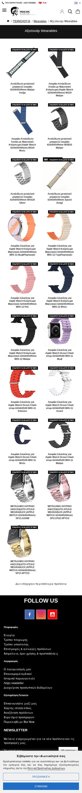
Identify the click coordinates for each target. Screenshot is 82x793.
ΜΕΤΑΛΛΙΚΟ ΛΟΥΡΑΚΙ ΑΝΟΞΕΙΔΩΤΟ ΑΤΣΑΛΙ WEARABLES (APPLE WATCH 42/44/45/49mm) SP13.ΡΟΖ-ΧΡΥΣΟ (60, 512)
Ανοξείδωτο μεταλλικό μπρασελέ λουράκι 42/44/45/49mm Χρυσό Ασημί (59, 198)
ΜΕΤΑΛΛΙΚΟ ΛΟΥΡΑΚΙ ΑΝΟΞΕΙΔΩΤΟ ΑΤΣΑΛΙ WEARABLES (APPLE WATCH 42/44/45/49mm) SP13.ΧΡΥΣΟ (22, 567)
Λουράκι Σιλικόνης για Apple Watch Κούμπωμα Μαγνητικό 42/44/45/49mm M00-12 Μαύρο (22, 354)
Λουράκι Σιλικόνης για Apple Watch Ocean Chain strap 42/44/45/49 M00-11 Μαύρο (59, 459)
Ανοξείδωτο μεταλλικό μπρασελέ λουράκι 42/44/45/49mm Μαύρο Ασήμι (22, 88)
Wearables (40, 21)
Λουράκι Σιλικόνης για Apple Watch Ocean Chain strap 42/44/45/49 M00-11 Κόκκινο (22, 406)
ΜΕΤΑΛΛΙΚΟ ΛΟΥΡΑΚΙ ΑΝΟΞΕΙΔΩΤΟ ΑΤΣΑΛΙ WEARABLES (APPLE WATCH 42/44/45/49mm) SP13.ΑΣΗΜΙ (22, 512)
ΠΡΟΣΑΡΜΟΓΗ (41, 776)
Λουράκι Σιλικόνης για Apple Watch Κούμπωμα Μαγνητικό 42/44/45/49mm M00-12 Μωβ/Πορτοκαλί (22, 250)
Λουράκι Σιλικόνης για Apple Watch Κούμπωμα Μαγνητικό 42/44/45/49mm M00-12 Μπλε (59, 302)
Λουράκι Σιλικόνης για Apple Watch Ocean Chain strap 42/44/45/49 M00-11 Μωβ (59, 354)
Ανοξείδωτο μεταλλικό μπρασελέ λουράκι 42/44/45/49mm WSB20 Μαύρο (59, 143)
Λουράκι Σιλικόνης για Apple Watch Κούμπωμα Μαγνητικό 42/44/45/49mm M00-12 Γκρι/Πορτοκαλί (59, 250)
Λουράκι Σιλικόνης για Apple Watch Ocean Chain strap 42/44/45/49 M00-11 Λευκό (59, 406)
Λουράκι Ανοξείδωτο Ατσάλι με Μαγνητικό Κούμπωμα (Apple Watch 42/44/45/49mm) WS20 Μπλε (22, 144)
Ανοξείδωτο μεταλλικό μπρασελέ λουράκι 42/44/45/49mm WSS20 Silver (22, 198)
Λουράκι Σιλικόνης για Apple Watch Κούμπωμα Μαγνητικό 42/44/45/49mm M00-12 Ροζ (22, 302)
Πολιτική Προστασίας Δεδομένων (46, 768)
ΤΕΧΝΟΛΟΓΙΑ (21, 21)
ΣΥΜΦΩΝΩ (41, 786)
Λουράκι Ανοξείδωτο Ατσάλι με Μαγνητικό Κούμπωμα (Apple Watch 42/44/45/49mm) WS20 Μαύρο (59, 89)
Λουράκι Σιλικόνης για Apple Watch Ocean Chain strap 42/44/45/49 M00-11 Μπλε (22, 459)
